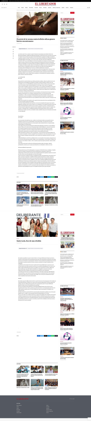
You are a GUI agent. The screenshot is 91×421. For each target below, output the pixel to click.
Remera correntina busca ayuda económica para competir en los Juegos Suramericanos (37, 388)
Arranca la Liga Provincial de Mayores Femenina (65, 118)
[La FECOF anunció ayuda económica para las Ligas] (67, 126)
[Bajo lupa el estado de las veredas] (51, 200)
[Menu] (89, 8)
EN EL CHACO (63, 38)
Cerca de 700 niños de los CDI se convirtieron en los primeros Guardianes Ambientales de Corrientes (23, 376)
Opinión (63, 7)
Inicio (19, 7)
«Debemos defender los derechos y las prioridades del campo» (37, 205)
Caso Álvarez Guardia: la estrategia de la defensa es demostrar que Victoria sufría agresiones (66, 50)
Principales (19, 332)
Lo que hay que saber (20, 173)
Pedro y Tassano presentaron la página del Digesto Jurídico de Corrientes (51, 388)
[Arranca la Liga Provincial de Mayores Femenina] (67, 111)
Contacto (71, 7)
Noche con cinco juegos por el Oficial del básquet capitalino (67, 89)
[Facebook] (13, 49)
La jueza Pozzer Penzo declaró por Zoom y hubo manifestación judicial (51, 193)
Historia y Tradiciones (56, 7)
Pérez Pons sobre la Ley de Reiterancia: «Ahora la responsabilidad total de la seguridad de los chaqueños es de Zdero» (67, 44)
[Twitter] (13, 52)
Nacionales (31, 7)
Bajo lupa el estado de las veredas (51, 204)
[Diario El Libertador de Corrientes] (45, 4)
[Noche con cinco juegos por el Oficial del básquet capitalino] (67, 82)
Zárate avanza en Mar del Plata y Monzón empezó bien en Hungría (37, 193)
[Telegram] (13, 56)
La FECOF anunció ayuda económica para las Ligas (67, 133)
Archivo (67, 7)
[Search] (87, 8)
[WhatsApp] (13, 58)
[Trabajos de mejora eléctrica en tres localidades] (23, 200)
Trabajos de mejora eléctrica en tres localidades (23, 205)
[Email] (13, 54)
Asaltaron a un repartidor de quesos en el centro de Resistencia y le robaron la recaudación (66, 53)
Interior (40, 7)
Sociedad (36, 7)
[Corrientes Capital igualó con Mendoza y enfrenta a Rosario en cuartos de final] (23, 187)
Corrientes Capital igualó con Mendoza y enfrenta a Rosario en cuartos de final (23, 193)
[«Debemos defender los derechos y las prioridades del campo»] (37, 200)
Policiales (45, 7)
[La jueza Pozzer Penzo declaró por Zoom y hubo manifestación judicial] (51, 187)
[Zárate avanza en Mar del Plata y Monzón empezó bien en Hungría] (37, 187)
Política (26, 7)
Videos (22, 7)
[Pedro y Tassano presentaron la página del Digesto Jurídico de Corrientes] (51, 382)
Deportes (49, 7)
